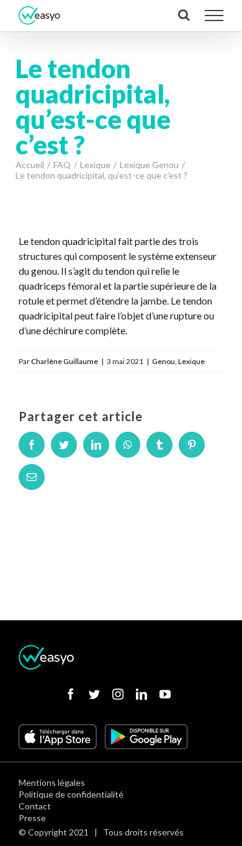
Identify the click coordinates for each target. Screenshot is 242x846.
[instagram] (117, 694)
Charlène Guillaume (64, 361)
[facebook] (70, 694)
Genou (163, 361)
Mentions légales (52, 782)
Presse (32, 818)
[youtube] (165, 694)
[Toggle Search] (184, 15)
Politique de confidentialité (71, 794)
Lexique (191, 361)
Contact (35, 806)
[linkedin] (141, 694)
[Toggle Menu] (214, 15)
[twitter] (94, 694)
